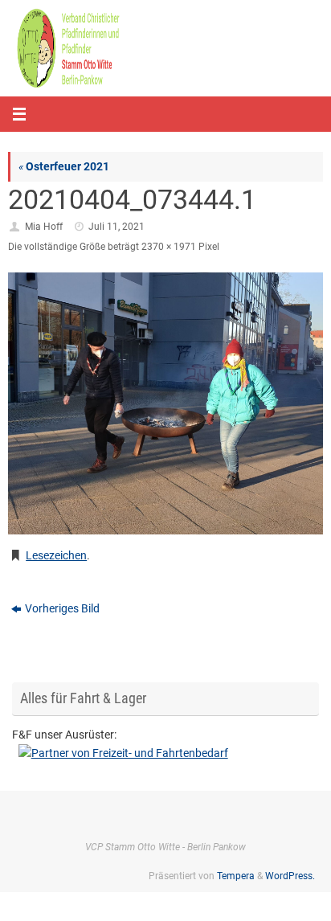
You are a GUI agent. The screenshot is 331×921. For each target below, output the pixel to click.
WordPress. (290, 876)
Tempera (236, 876)
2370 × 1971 (168, 246)
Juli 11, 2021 (116, 226)
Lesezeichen (56, 555)
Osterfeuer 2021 (63, 166)
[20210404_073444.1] (165, 403)
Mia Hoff (44, 226)
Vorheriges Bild (62, 608)
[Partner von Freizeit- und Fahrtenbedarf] (165, 753)
